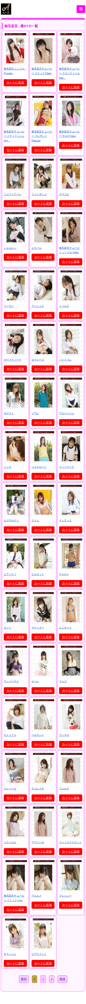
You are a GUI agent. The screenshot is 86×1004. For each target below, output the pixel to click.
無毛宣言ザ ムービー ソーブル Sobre (69, 250)
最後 (62, 979)
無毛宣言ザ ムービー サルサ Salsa (69, 134)
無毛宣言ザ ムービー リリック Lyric (14, 898)
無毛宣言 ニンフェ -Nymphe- (15, 71)
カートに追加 (15, 82)
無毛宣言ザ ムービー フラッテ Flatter (42, 71)
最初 (24, 979)
